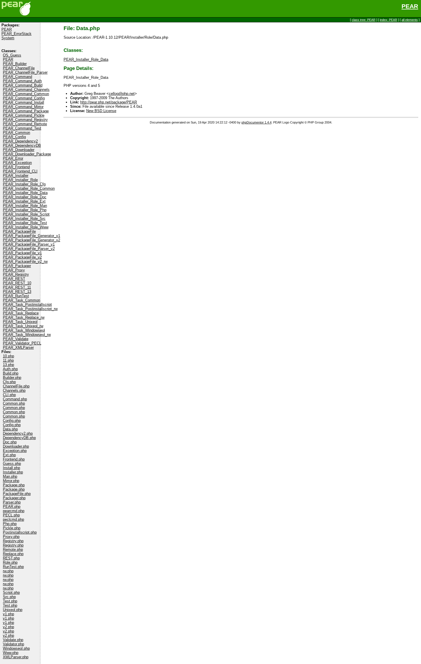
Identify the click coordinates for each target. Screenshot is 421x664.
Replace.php (13, 554)
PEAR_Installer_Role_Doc (24, 197)
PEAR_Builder (15, 64)
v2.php (8, 627)
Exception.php (15, 450)
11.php (8, 360)
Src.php (9, 597)
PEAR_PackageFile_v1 (22, 253)
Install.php (11, 468)
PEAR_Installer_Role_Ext (24, 201)
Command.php (15, 399)
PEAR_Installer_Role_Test (25, 223)
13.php (8, 365)
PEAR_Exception (17, 162)
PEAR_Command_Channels (26, 89)
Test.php (10, 601)
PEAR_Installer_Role (20, 180)
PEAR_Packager (17, 266)
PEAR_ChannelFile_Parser (25, 72)
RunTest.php (13, 567)
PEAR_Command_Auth (22, 81)
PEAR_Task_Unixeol (20, 322)
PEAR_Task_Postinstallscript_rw (30, 309)
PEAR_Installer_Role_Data (25, 193)
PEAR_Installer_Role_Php (24, 210)
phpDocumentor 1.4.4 (256, 122)
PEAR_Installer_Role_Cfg (24, 184)
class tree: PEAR (363, 19)
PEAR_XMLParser (18, 347)
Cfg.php (9, 382)
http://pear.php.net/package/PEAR (108, 102)
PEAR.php (11, 506)
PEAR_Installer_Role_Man (25, 205)
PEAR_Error (13, 158)
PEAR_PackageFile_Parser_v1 (29, 244)
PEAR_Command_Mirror (23, 107)
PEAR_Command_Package (26, 111)
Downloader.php (16, 446)
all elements (410, 19)
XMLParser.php (15, 657)
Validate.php (13, 640)
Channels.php (14, 390)
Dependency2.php (18, 433)
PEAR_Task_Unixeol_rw (23, 326)
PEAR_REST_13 (17, 291)
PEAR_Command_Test (22, 128)
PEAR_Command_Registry (25, 119)
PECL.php (11, 515)
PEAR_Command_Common (26, 94)
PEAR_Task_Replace (21, 313)
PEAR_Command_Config (24, 98)
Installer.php (13, 472)
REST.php (11, 558)
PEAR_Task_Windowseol (24, 330)
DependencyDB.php (19, 438)
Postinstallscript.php (20, 532)
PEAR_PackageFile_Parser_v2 (29, 248)
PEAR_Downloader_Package (27, 154)
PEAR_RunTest (16, 296)
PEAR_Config (14, 137)
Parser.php (12, 502)
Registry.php (13, 541)
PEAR (410, 6)
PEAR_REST (14, 279)
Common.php (14, 403)
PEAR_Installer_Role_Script (26, 214)
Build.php (10, 373)
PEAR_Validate (15, 339)
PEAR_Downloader (18, 150)
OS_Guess (12, 55)
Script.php (11, 592)
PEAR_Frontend (16, 167)
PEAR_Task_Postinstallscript (27, 304)
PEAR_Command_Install (23, 102)
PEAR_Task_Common (21, 300)
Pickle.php (11, 528)
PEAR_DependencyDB (22, 145)
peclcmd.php (13, 519)
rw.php (8, 571)
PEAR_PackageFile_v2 (22, 257)
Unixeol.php (12, 610)
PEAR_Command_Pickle (23, 115)
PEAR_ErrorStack (16, 34)
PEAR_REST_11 (17, 287)
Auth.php (10, 369)
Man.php (10, 476)
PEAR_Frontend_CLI (20, 171)
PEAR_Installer (15, 175)
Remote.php (13, 549)
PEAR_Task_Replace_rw (23, 317)
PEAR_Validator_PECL (22, 343)
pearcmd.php (13, 511)
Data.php (10, 429)
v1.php (8, 614)
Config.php (12, 420)
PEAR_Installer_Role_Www (25, 227)
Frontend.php (14, 459)
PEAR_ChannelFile (19, 68)
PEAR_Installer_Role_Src (24, 218)
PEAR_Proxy (14, 270)
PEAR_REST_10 (17, 283)
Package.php (14, 485)
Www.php (10, 653)
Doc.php (10, 442)
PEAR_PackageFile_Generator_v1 (31, 236)
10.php (8, 356)
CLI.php (9, 395)
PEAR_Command (17, 77)
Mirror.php (11, 481)
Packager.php (14, 498)
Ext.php (9, 455)
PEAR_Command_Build (22, 85)
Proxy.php (11, 536)
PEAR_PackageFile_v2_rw (25, 261)
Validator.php (13, 644)
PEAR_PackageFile (19, 231)
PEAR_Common (16, 132)
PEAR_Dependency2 (20, 141)
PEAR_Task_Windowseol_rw (27, 334)
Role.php (10, 562)
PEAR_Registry (16, 274)
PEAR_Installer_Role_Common (29, 188)
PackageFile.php (17, 493)
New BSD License (101, 111)
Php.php (10, 524)
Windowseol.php (16, 648)
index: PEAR (388, 19)
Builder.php (12, 377)
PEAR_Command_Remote (25, 124)
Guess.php (12, 463)
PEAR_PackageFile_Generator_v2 (31, 240)
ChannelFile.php (16, 386)
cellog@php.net (122, 93)
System (7, 38)
